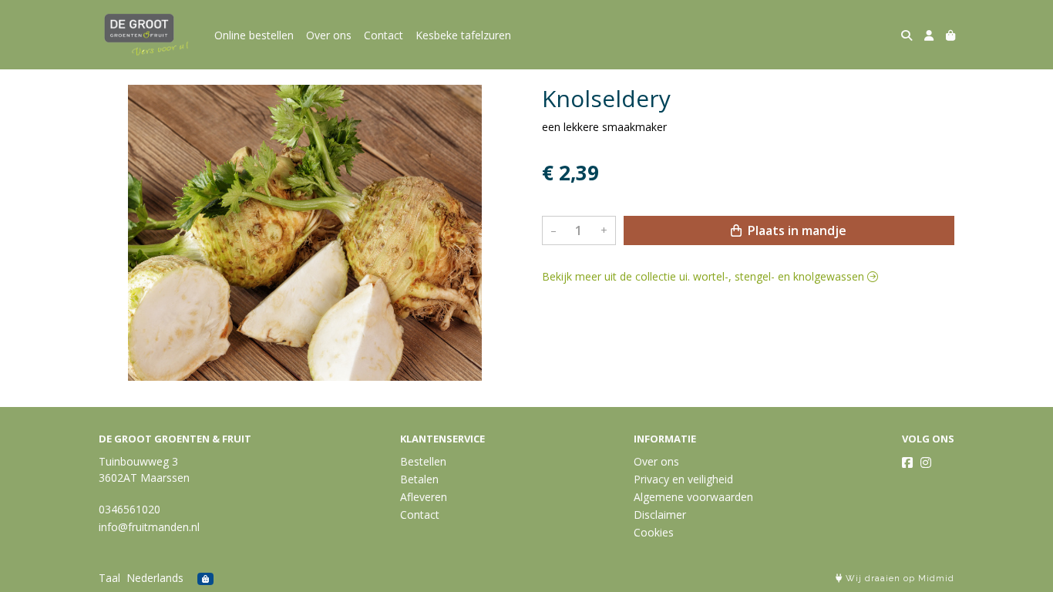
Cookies (654, 532)
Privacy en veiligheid (683, 479)
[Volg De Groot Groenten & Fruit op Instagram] (925, 462)
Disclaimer (660, 514)
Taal (109, 577)
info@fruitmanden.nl (149, 527)
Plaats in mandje (795, 230)
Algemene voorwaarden (693, 496)
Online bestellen (254, 35)
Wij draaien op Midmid (898, 579)
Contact (383, 35)
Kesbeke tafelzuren (463, 35)
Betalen (419, 479)
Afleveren (423, 496)
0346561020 (129, 509)
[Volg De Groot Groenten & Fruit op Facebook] (907, 462)
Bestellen (423, 461)
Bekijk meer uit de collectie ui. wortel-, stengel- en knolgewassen (704, 276)
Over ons (329, 35)
